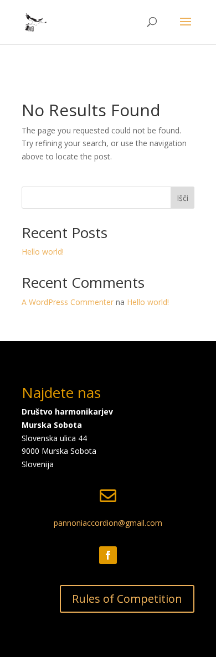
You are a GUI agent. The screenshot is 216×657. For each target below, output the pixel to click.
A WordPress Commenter (68, 302)
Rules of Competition (127, 598)
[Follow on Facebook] (108, 555)
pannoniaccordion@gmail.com (108, 523)
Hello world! (43, 251)
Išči (182, 198)
